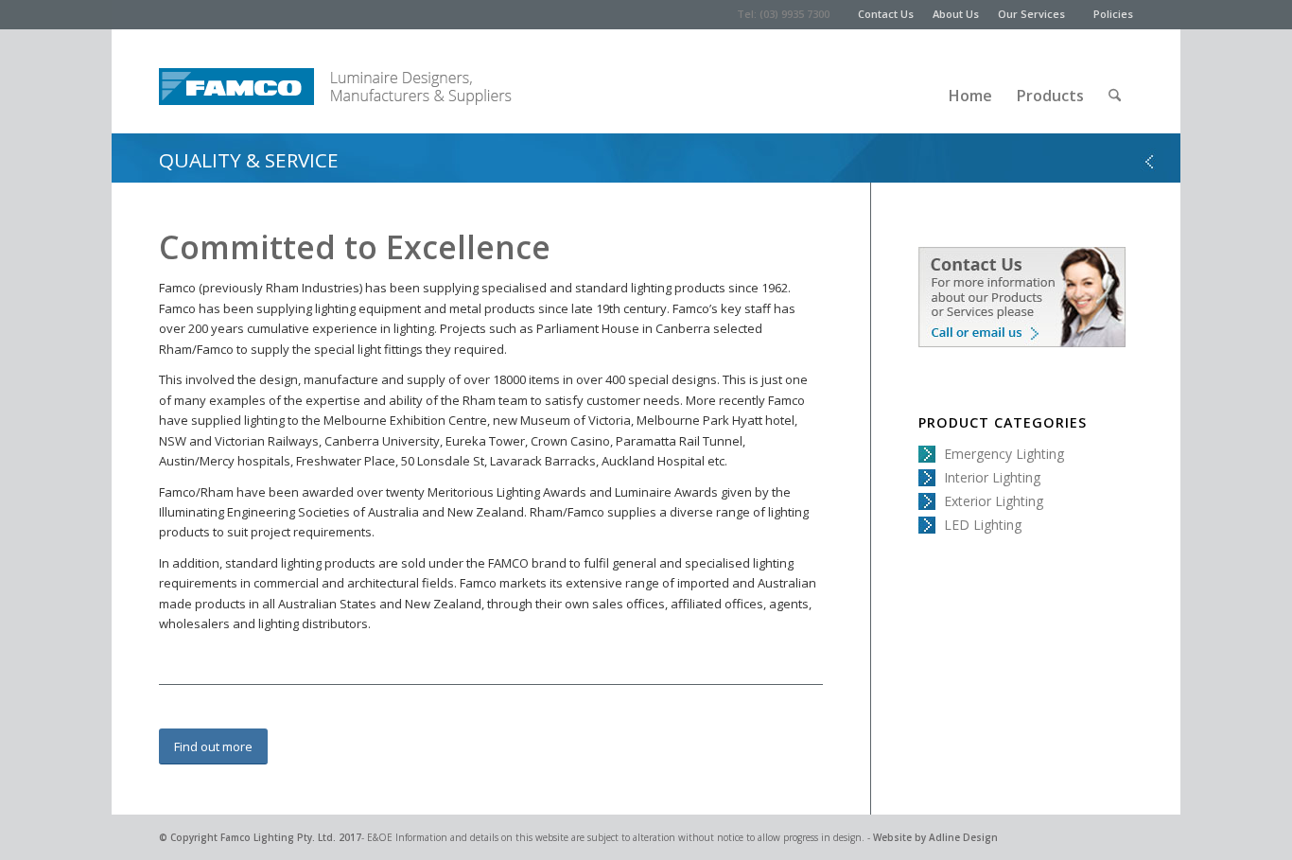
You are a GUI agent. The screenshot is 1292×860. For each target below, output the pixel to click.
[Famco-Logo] (236, 81)
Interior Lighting (992, 477)
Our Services (1031, 14)
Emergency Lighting (1004, 454)
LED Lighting (982, 525)
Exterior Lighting (993, 501)
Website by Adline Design (935, 837)
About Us (956, 14)
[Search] (1114, 81)
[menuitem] (895, 14)
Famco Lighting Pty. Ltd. (278, 837)
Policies (1113, 14)
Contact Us (886, 14)
